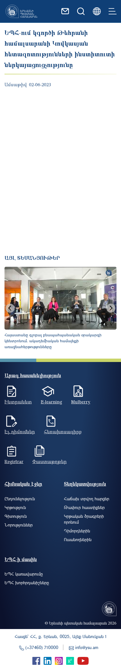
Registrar (14, 461)
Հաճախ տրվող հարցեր (86, 498)
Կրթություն (15, 507)
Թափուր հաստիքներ (84, 507)
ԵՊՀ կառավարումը (24, 574)
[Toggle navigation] (112, 11)
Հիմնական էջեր (23, 484)
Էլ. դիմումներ (20, 431)
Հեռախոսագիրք (63, 431)
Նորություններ (19, 525)
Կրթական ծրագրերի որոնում (84, 519)
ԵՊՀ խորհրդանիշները (27, 582)
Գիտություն (16, 516)
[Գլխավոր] (21, 11)
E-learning (51, 402)
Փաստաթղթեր (49, 461)
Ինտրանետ (18, 402)
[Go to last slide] (10, 308)
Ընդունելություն (20, 498)
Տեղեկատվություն (85, 484)
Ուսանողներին (77, 539)
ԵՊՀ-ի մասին (21, 559)
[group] (60, 308)
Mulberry (80, 402)
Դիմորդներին (77, 531)
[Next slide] (110, 308)
